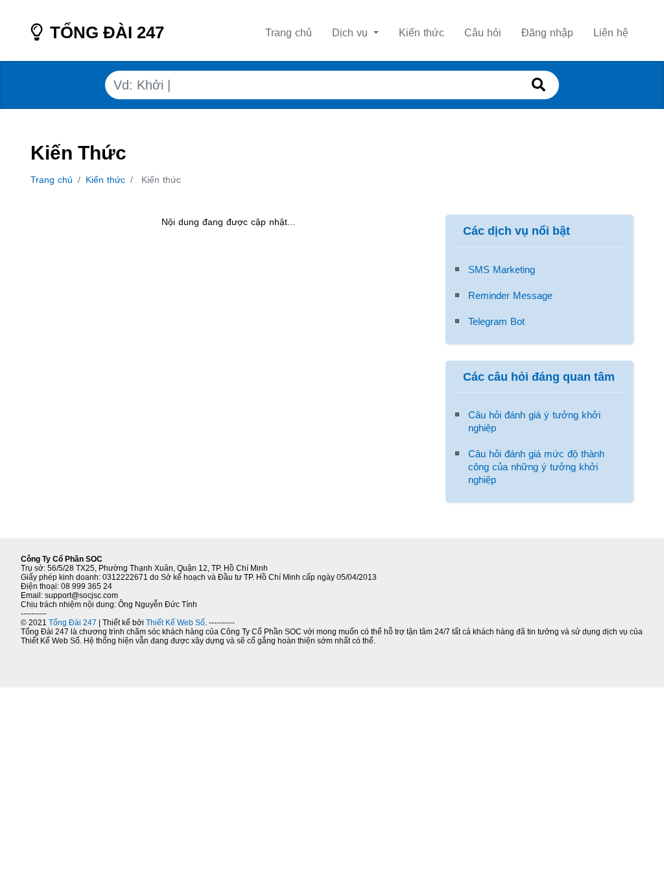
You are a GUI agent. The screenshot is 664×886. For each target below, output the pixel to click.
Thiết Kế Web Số (174, 622)
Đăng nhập (547, 32)
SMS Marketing (501, 269)
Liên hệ (610, 32)
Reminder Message (510, 295)
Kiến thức (421, 32)
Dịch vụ (351, 32)
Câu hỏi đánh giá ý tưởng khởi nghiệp (534, 421)
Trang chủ (288, 32)
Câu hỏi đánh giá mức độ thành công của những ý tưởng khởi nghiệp (536, 466)
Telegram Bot (496, 321)
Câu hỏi (482, 32)
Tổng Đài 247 (104, 36)
